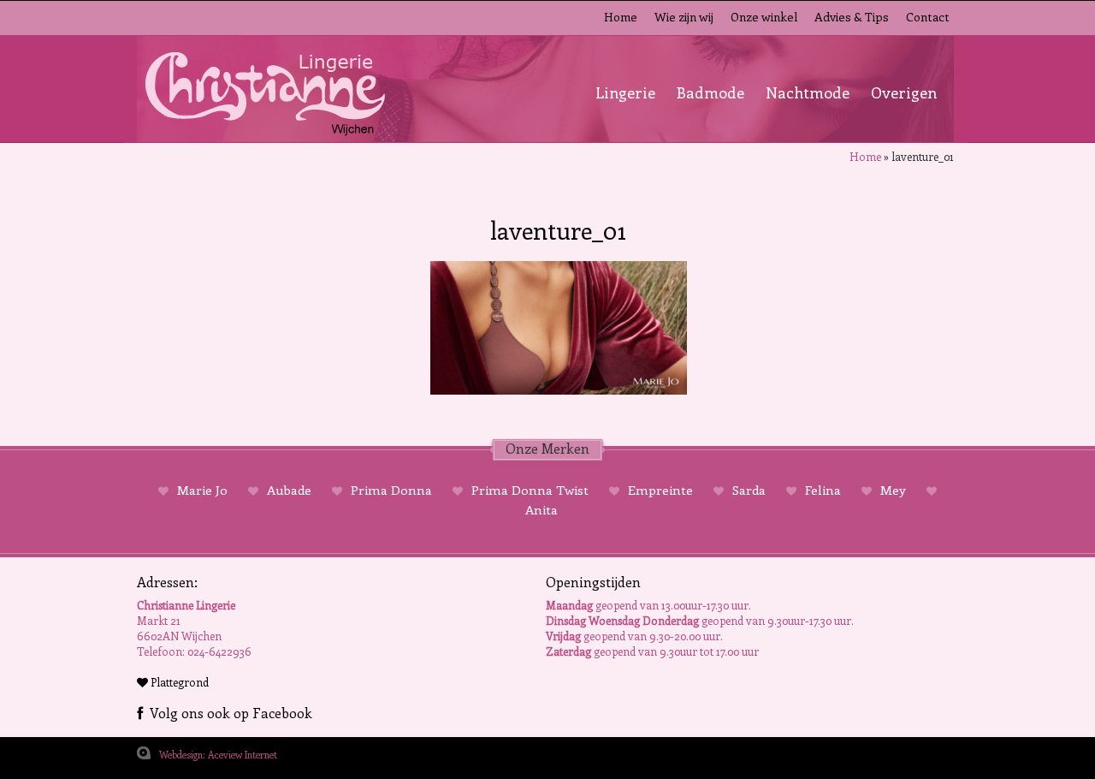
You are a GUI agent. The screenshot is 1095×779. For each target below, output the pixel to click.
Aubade (289, 489)
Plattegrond (178, 682)
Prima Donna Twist (530, 489)
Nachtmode (807, 92)
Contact (928, 17)
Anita (541, 509)
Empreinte (660, 489)
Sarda (749, 489)
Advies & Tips (851, 17)
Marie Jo (202, 489)
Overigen (904, 92)
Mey (893, 489)
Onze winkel (764, 17)
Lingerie (625, 92)
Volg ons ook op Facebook (227, 713)
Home (620, 17)
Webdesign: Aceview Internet (218, 754)
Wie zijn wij (683, 17)
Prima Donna (391, 489)
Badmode (710, 92)
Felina (823, 489)
